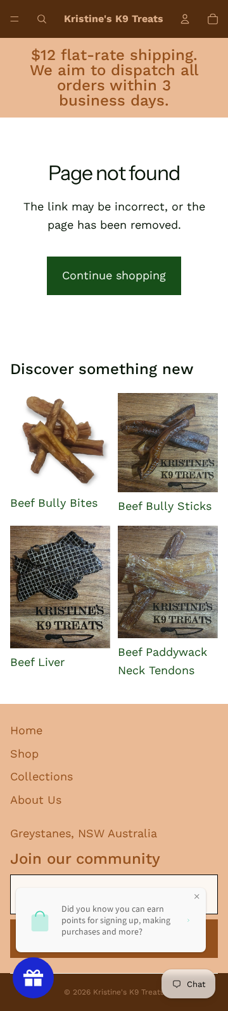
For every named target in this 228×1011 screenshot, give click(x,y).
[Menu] (14, 18)
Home (26, 730)
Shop (24, 753)
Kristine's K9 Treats (128, 992)
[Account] (185, 19)
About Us (35, 799)
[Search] (42, 19)
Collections (41, 776)
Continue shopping (114, 275)
